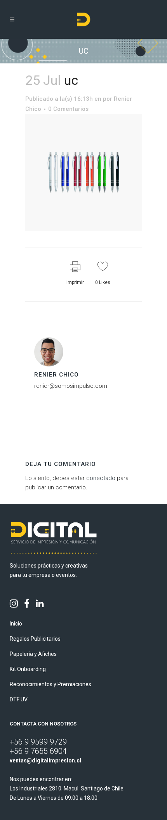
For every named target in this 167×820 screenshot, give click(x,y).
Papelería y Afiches (33, 654)
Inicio (16, 623)
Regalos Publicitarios (35, 639)
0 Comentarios (68, 108)
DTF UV (19, 699)
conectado (100, 478)
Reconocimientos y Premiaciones (50, 684)
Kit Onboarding (28, 669)
